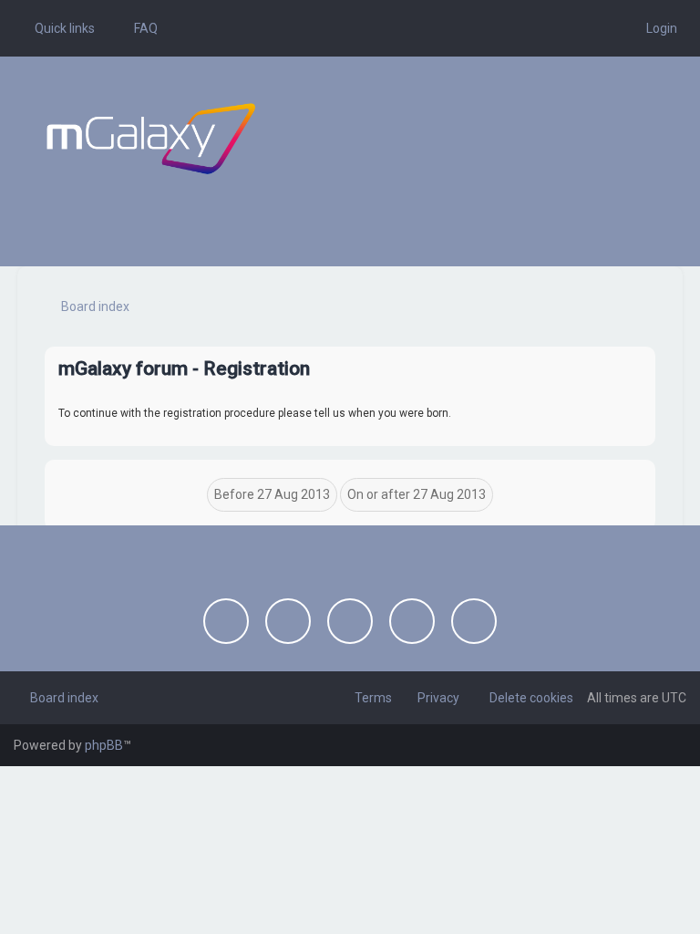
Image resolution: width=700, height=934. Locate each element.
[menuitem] (137, 28)
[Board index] (151, 138)
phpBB (104, 745)
